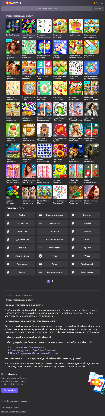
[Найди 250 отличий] (76, 171)
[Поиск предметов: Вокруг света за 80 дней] (76, 151)
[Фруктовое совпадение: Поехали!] (60, 88)
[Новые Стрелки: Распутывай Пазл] (60, 192)
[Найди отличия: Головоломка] (44, 109)
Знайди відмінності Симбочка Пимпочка (33, 350)
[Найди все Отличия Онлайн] (91, 88)
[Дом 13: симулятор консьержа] (91, 151)
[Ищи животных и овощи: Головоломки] (60, 68)
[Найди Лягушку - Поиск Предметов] (60, 109)
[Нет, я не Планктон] (60, 171)
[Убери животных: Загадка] (29, 47)
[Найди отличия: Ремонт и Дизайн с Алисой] (76, 192)
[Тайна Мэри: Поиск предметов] (91, 109)
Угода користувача (10, 407)
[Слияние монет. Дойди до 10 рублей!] (29, 88)
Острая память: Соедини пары (27, 347)
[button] (96, 2)
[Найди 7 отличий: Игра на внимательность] (91, 171)
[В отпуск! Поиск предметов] (76, 130)
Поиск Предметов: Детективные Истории (34, 353)
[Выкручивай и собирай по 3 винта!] (91, 26)
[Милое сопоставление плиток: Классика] (44, 171)
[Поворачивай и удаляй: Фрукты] (91, 68)
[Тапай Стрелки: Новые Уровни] (29, 26)
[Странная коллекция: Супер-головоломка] (13, 130)
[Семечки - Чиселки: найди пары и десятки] (44, 26)
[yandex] (13, 3)
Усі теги (8, 295)
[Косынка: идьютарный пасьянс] (76, 88)
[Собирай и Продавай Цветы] (60, 151)
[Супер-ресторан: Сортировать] (13, 109)
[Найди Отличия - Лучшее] (91, 130)
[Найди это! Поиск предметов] (29, 151)
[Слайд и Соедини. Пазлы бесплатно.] (29, 130)
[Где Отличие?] (76, 26)
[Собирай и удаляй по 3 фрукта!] (29, 68)
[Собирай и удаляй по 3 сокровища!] (29, 109)
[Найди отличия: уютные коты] (29, 192)
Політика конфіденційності (13, 411)
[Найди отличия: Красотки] (91, 192)
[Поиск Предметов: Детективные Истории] (13, 68)
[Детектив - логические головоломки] (44, 130)
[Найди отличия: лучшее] (60, 130)
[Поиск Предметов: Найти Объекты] (13, 151)
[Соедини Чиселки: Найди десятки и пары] (13, 88)
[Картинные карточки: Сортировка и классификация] (44, 88)
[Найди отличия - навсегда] (44, 47)
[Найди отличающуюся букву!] (44, 151)
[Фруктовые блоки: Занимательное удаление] (91, 47)
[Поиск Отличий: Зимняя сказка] (13, 171)
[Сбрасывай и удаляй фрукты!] (76, 47)
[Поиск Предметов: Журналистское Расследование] (13, 47)
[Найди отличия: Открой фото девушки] (29, 171)
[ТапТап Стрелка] (13, 26)
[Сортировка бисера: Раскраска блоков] (60, 47)
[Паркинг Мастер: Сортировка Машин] (13, 192)
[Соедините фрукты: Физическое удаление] (60, 26)
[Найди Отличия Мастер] (44, 192)
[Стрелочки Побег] (76, 68)
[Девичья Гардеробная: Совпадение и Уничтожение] (76, 109)
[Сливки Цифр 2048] (44, 68)
